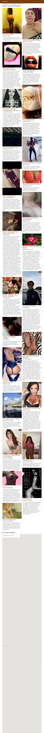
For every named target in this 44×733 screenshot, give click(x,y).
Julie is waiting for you (9, 196)
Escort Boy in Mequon (29, 306)
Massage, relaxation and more (31, 184)
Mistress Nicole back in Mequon (32, 163)
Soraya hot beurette (28, 120)
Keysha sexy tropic (8, 68)
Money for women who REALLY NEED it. (32, 247)
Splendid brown (27, 460)
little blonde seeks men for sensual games (30, 218)
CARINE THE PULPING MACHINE (9, 337)
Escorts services (5, 3)
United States (13, 3)
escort (5, 486)
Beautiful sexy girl (8, 382)
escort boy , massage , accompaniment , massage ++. (11, 109)
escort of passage (8, 34)
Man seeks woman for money (11, 419)
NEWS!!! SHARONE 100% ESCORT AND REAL (10, 295)
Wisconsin (19, 3)
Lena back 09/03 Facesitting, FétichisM (31, 356)
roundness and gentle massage (32, 40)
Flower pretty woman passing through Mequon (11, 456)
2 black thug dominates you (11, 147)
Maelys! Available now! (9, 519)
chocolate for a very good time (32, 408)
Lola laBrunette (27, 499)
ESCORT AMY (5, 1)
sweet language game (29, 70)
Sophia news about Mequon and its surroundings (11, 232)
